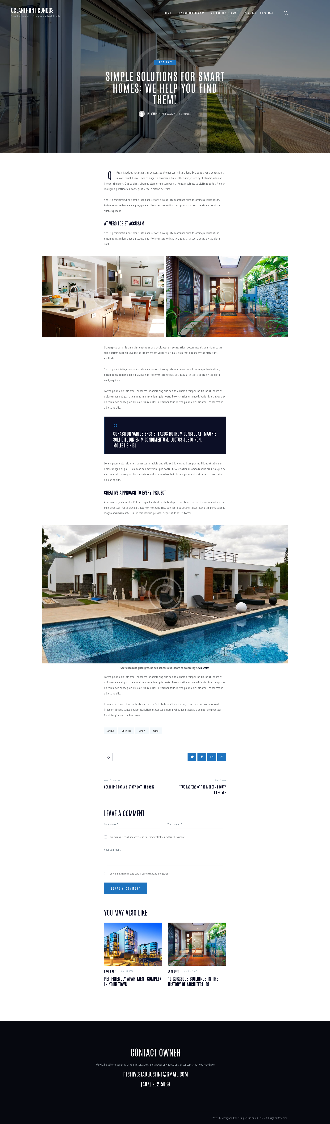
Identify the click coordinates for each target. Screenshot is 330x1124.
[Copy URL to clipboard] (221, 757)
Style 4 (142, 730)
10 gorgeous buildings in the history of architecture (193, 981)
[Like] (108, 757)
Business (126, 730)
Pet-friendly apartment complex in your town (132, 981)
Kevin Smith (202, 668)
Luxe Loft (165, 62)
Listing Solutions (246, 1118)
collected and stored (158, 873)
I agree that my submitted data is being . (139, 873)
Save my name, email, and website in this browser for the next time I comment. (147, 837)
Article (111, 730)
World (156, 730)
